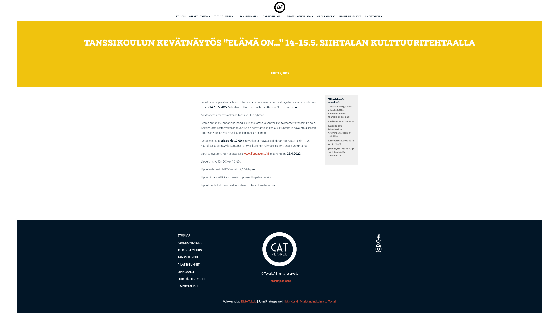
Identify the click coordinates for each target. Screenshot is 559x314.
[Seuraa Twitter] (378, 240)
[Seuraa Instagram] (378, 245)
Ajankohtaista (198, 16)
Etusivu (181, 16)
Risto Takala (248, 301)
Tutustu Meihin (190, 250)
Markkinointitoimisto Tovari (318, 301)
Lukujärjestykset (350, 16)
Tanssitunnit (248, 16)
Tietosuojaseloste (279, 280)
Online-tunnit (271, 16)
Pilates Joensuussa (299, 16)
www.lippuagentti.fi (257, 153)
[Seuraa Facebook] (378, 234)
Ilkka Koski (291, 301)
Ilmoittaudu (372, 16)
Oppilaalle (186, 271)
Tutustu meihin (223, 16)
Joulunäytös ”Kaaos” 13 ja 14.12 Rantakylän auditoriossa (341, 152)
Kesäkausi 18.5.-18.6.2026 (341, 121)
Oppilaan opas (326, 16)
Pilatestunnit (189, 264)
